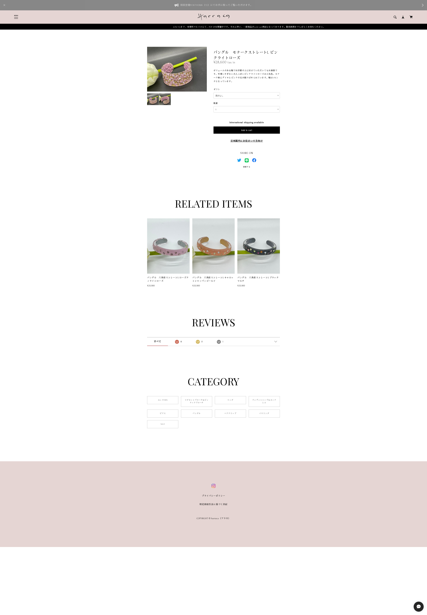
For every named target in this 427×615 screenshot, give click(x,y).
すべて (157, 341)
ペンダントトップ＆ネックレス (264, 401)
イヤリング (264, 414)
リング (230, 400)
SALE (163, 424)
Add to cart (246, 130)
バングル (197, 414)
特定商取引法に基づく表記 (213, 504)
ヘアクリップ (230, 414)
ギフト (217, 89)
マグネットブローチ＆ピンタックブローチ (197, 401)
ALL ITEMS (163, 400)
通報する (246, 167)
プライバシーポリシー (213, 496)
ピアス (163, 414)
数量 (216, 103)
